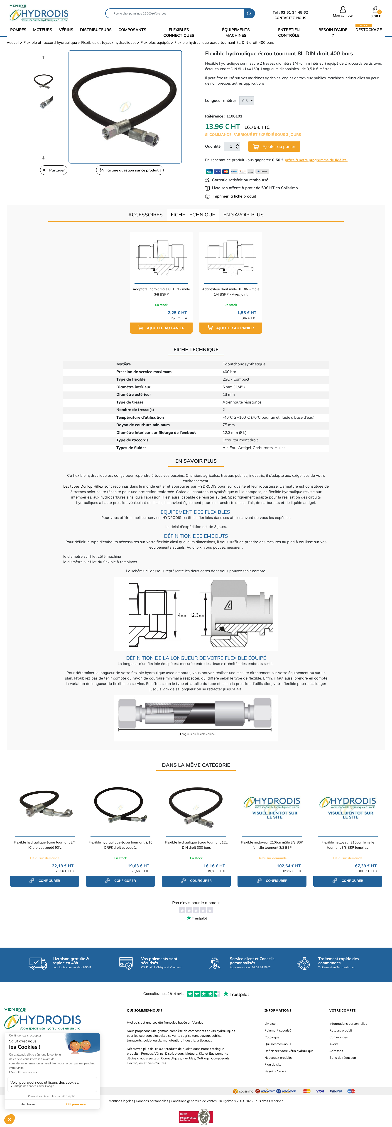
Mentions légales (121, 1101)
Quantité (212, 146)
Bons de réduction (342, 1058)
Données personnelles (152, 1101)
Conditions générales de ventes (194, 1101)
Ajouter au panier (278, 146)
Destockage (368, 29)
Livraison (271, 1024)
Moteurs (42, 29)
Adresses (336, 1051)
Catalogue (272, 1037)
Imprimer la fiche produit (234, 196)
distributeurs (96, 29)
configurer (49, 881)
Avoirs (333, 1044)
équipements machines (236, 32)
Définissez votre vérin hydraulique (289, 1051)
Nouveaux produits (278, 1058)
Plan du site (273, 1064)
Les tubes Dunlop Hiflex (83, 486)
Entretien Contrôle (289, 32)
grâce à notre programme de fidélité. (316, 160)
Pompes (18, 29)
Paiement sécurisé (278, 1030)
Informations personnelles (348, 1024)
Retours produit (340, 1030)
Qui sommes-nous (278, 1044)
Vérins (66, 29)
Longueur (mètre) (220, 100)
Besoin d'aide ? (332, 32)
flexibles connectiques (178, 32)
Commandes (338, 1037)
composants (132, 29)
